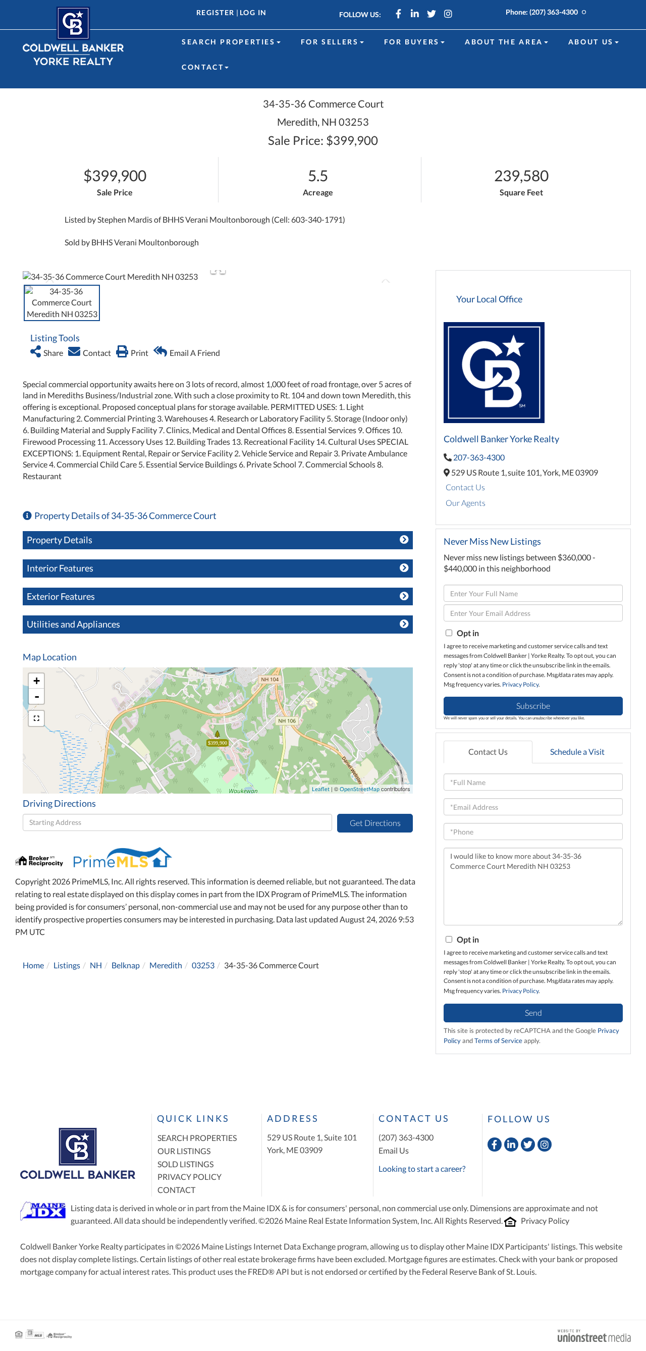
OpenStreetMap (360, 789)
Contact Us (465, 487)
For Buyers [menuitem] (412, 41)
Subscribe (533, 705)
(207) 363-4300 (553, 12)
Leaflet (321, 789)
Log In (253, 12)
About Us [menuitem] (591, 41)
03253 (203, 965)
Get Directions (375, 822)
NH (96, 965)
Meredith (165, 965)
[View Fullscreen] (36, 718)
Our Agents (466, 502)
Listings (66, 965)
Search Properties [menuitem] (229, 41)
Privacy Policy (520, 684)
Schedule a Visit (577, 751)
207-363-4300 (479, 457)
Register (215, 12)
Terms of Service (498, 1040)
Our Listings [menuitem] (183, 1151)
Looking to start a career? (422, 1168)
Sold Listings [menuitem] (185, 1164)
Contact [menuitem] (203, 67)
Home (33, 965)
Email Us (394, 1150)
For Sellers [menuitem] (330, 41)
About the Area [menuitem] (504, 41)
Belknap (126, 965)
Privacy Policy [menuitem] (189, 1176)
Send (533, 1012)
